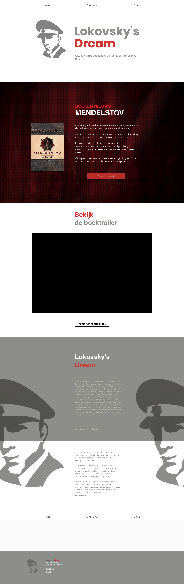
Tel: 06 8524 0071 (52, 569)
